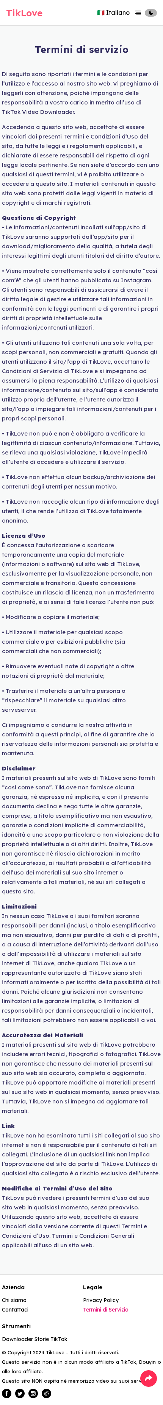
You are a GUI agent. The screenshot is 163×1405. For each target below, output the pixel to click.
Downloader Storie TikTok (34, 1339)
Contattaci (15, 1309)
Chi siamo (14, 1300)
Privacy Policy (101, 1300)
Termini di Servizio (106, 1309)
